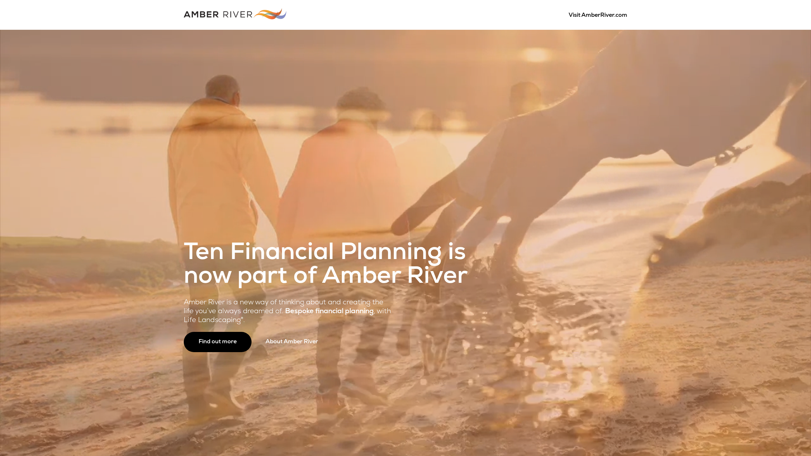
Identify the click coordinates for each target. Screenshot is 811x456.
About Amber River (291, 342)
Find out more (218, 342)
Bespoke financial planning (329, 311)
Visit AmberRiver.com (598, 15)
